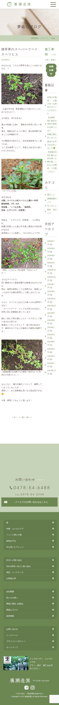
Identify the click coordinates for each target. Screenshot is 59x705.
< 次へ (14, 417)
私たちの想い (12, 598)
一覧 (22, 417)
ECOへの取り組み (14, 560)
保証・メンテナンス (15, 572)
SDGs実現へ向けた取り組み (18, 566)
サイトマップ (12, 647)
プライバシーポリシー (16, 641)
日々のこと (52, 206)
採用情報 (10, 616)
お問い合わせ (12, 629)
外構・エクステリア (15, 529)
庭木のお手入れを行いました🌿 (52, 144)
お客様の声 (11, 578)
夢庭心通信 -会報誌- (15, 604)
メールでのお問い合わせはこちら (31, 502)
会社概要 (10, 591)
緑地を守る (11, 541)
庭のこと (51, 194)
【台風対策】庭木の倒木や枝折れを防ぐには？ (52, 123)
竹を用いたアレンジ (15, 547)
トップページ (12, 635)
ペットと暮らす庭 (14, 535)
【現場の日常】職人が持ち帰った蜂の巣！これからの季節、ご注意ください (52, 162)
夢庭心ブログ (12, 610)
